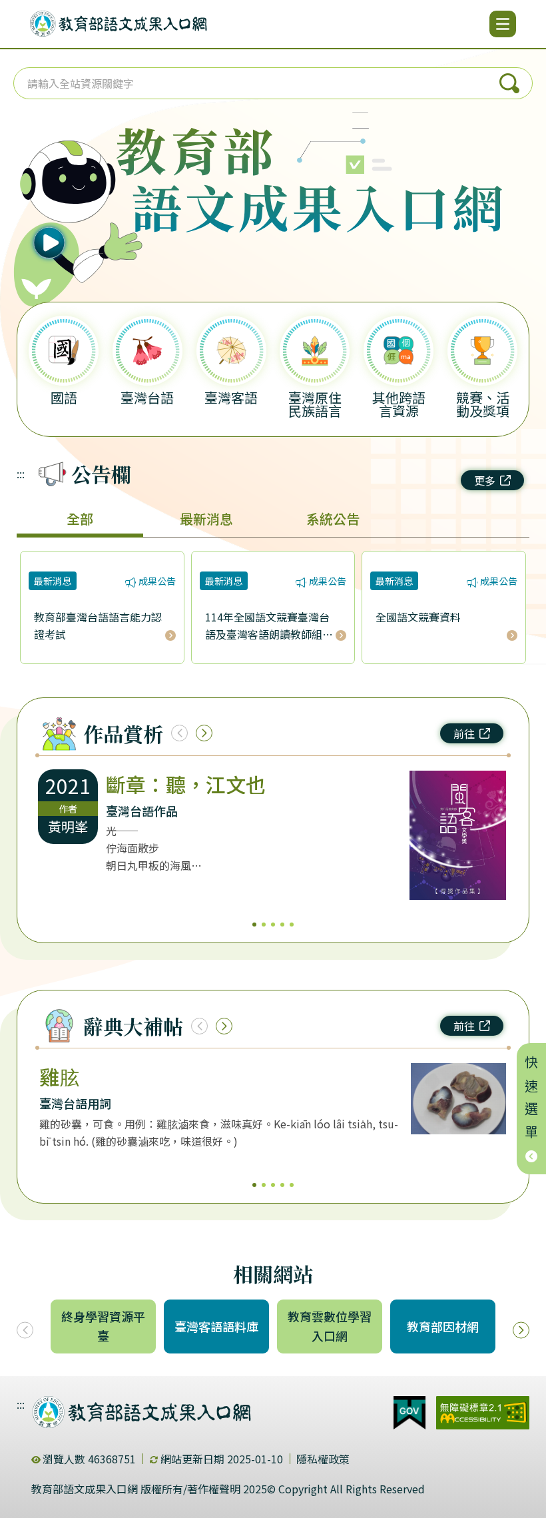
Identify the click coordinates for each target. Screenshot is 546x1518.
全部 (80, 518)
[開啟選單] (502, 24)
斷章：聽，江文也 (186, 784)
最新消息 (206, 518)
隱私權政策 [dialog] (323, 1459)
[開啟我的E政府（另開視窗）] (409, 1412)
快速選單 (531, 1101)
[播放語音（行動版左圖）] (71, 202)
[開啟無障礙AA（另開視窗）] (482, 1412)
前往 (464, 733)
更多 (484, 480)
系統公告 (333, 518)
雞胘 (59, 1076)
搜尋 (509, 83)
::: (21, 473)
